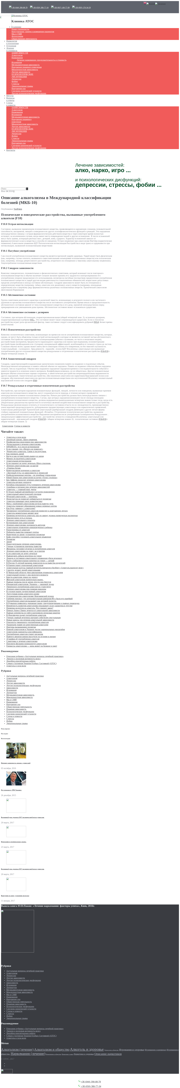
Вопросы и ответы (10, 99)
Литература (11, 692)
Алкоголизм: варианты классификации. (24, 632)
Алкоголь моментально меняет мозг (22, 513)
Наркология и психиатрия (12, 42)
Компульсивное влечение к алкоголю (23, 470)
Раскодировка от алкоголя (18, 530)
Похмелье (10, 539)
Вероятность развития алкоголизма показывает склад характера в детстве (39, 606)
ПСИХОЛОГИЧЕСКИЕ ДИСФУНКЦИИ (22, 75)
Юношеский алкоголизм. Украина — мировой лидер (30, 584)
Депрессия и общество (111, 1050)
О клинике (16, 27)
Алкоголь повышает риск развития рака (24, 501)
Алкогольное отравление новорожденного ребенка (29, 527)
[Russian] (151, 4)
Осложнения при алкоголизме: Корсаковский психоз (30, 596)
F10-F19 (104, 351)
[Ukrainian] (160, 4)
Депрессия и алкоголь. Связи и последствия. (26, 451)
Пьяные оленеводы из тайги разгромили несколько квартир (33, 613)
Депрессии (16, 79)
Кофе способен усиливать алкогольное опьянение (28, 537)
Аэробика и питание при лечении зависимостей (28, 487)
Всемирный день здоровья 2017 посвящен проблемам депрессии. (22, 817)
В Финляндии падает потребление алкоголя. (26, 615)
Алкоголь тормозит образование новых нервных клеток (31, 506)
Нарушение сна (19, 88)
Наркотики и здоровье (84, 1054)
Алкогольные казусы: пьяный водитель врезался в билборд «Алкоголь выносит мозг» (45, 568)
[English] (145, 4)
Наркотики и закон (67, 1054)
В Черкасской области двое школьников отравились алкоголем (34, 572)
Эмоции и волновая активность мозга (23, 659)
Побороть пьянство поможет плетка (22, 532)
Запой (9, 542)
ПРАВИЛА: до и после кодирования (22, 447)
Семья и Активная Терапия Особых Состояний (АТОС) (31, 663)
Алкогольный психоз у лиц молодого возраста (27, 575)
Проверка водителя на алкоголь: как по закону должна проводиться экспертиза (42, 515)
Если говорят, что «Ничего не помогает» (24, 449)
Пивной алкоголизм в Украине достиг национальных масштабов (35, 629)
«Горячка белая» (13, 468)
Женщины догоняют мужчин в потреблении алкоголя (30, 549)
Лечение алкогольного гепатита (20, 520)
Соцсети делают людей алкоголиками (23, 570)
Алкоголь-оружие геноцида (18, 482)
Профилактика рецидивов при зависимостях (26, 442)
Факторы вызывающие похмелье (21, 627)
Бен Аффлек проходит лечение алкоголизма (26, 480)
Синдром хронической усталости (27, 91)
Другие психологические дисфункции (29, 93)
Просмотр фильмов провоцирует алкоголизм (26, 644)
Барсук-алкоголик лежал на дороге (22, 577)
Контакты (10, 150)
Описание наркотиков (108, 1053)
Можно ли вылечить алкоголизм (21, 458)
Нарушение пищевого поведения (27, 67)
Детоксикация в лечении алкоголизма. (23, 444)
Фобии (15, 81)
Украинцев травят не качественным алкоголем (27, 625)
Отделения (11, 46)
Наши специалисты (20, 29)
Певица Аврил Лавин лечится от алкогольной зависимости (33, 610)
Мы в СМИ (17, 34)
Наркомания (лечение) (28, 1053)
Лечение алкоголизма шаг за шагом (22, 466)
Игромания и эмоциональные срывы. (13, 842)
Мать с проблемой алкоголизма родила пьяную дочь (29, 504)
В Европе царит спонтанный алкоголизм (24, 565)
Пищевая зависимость (16, 709)
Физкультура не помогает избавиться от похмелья (28, 499)
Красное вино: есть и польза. (19, 518)
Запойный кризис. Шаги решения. (21, 439)
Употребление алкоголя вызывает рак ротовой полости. (31, 601)
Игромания (17, 62)
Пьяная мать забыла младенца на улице (24, 556)
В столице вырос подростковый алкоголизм (26, 591)
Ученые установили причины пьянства (24, 546)
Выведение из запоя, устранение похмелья (25, 534)
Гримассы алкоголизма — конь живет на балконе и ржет (31, 646)
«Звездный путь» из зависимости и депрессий (27, 473)
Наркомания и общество (53, 1054)
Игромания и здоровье (131, 1049)
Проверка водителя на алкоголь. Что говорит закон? (29, 608)
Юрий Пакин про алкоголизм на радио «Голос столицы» (31, 477)
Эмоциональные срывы (22, 86)
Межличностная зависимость (25, 69)
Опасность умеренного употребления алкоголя (27, 622)
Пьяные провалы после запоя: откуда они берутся (28, 582)
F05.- (32, 320)
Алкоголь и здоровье (87, 1049)
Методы (10, 96)
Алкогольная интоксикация (18, 461)
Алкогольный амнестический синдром (23, 494)
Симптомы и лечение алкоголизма (21, 641)
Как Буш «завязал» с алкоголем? (20, 508)
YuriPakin (18, 209)
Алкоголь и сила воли (16, 437)
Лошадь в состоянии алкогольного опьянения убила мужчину (34, 558)
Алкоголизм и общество (51, 1049)
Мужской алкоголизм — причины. (22, 496)
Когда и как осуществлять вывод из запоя (25, 456)
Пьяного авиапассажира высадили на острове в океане (31, 636)
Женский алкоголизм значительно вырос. (24, 579)
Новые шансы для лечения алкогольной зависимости (30, 620)
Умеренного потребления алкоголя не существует (28, 587)
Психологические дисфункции (20, 711)
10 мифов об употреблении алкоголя (22, 639)
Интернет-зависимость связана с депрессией (15, 763)
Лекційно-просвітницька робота (20, 661)
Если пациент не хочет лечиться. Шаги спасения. (28, 463)
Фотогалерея (17, 36)
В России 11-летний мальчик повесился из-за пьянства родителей (35, 563)
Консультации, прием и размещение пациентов (33, 31)
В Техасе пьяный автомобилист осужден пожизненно (30, 492)
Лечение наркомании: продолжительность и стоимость (41, 60)
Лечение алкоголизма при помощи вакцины (26, 589)
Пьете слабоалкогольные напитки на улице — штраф (30, 560)
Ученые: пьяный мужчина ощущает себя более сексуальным (33, 617)
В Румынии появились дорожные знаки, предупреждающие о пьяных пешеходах (42, 603)
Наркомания (17, 58)
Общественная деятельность (24, 39)
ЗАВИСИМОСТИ (20, 53)
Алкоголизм (17, 55)
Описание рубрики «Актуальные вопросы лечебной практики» (35, 656)
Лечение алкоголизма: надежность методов (25, 525)
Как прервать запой (15, 454)
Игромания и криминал (155, 1050)
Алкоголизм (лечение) (17, 1049)
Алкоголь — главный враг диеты (21, 489)
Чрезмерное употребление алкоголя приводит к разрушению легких (37, 511)
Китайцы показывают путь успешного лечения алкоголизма (33, 485)
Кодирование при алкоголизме (20, 523)
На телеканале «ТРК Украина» (11, 790)
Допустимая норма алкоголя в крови (22, 594)
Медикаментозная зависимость (26, 65)
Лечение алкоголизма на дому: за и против (25, 551)
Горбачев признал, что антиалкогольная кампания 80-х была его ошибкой (39, 598)
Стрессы (15, 84)
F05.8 (96, 322)
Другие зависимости (21, 72)
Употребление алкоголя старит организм (24, 634)
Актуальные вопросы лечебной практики (25, 676)
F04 (35, 380)
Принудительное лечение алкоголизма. (24, 544)
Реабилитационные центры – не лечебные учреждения (31, 475)
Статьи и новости (10, 104)
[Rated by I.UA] (7, 1072)
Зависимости (12, 688)
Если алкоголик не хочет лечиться (21, 553)
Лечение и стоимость (11, 49)
